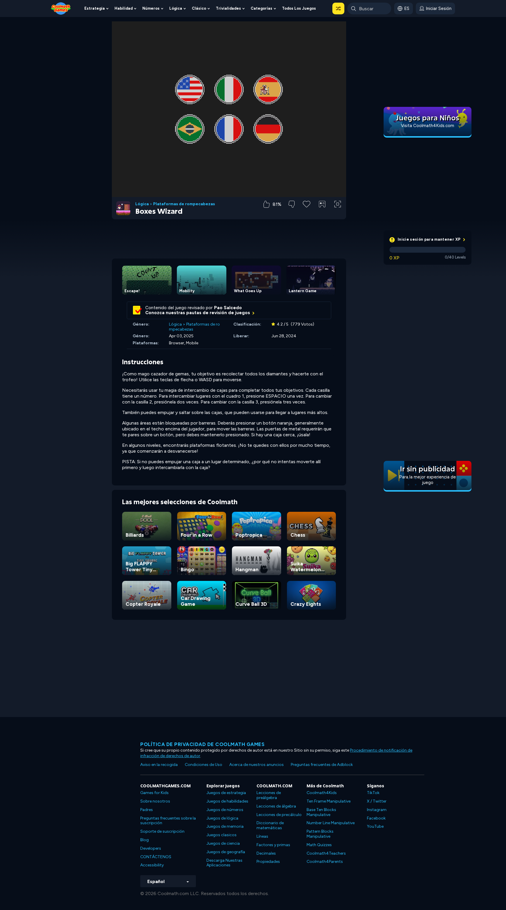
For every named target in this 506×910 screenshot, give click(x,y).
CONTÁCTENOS (155, 856)
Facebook (376, 818)
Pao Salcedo (228, 307)
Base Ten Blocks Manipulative (321, 812)
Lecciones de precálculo (279, 814)
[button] (338, 8)
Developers (150, 848)
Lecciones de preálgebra (269, 795)
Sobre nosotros (155, 801)
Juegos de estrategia (226, 792)
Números (151, 8)
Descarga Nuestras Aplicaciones (224, 863)
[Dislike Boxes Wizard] (291, 204)
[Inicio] (61, 8)
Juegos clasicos (221, 834)
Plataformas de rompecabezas (184, 204)
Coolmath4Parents (325, 861)
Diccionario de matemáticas (270, 825)
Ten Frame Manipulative (329, 801)
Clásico (199, 8)
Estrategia (94, 8)
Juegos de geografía (225, 851)
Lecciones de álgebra (276, 806)
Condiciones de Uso (203, 764)
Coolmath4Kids (322, 792)
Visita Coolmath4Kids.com (427, 125)
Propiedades (268, 861)
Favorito (306, 213)
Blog (144, 839)
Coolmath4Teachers (326, 853)
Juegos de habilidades (227, 801)
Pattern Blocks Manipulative (320, 834)
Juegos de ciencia (223, 843)
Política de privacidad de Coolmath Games (202, 744)
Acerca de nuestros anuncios (256, 764)
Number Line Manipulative (331, 822)
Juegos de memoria (225, 826)
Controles (322, 214)
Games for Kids (154, 792)
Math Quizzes (319, 844)
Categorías (261, 8)
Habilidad (123, 8)
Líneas (262, 836)
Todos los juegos (299, 8)
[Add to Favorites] (307, 203)
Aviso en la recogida (159, 764)
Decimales (266, 853)
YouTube (375, 826)
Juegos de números (224, 809)
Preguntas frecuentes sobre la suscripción (168, 821)
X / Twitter (377, 801)
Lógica (175, 8)
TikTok (373, 792)
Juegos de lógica (222, 818)
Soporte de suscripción (162, 831)
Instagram (377, 809)
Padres (146, 809)
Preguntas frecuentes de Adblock (322, 764)
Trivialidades (228, 8)
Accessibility (152, 865)
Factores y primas (273, 844)
